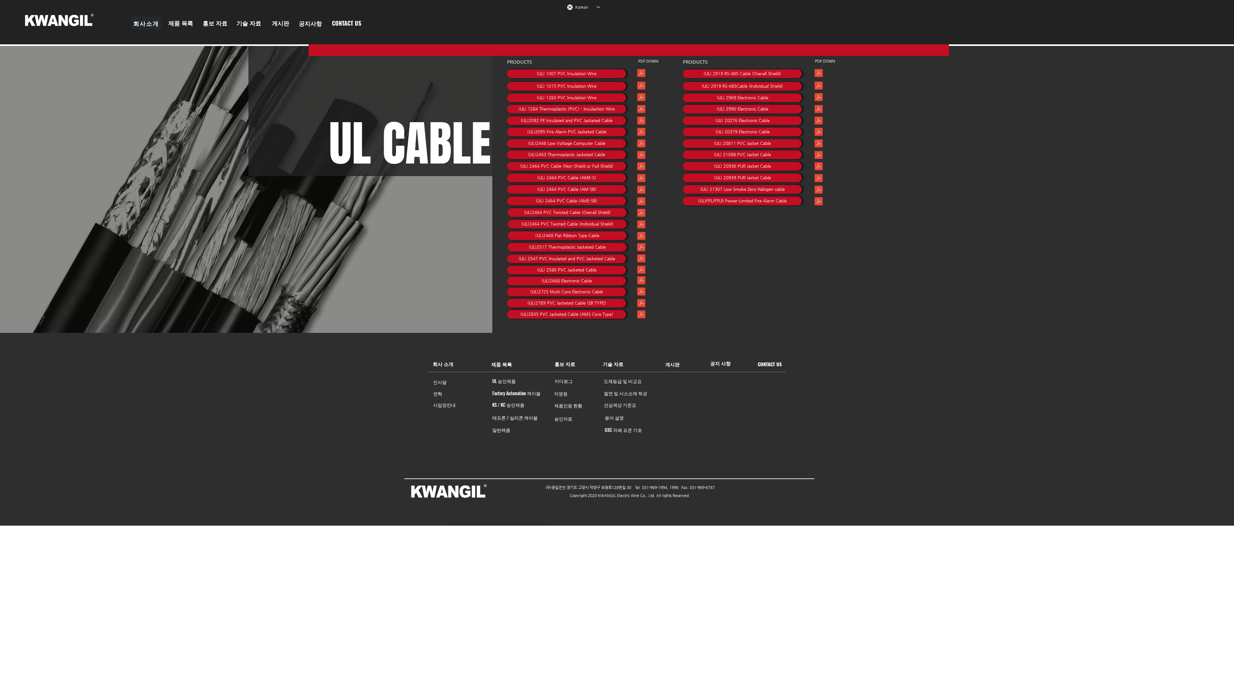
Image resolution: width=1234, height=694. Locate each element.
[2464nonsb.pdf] (641, 167)
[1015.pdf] (641, 86)
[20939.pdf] (818, 179)
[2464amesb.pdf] (641, 202)
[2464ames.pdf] (641, 179)
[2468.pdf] (641, 237)
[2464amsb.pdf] (641, 190)
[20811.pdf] (818, 144)
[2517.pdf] (641, 248)
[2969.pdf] (818, 98)
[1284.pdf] (641, 110)
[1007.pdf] (641, 74)
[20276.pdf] (818, 121)
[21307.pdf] (818, 190)
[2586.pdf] (641, 270)
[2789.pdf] (641, 304)
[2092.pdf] (641, 121)
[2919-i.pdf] (818, 86)
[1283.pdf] (641, 98)
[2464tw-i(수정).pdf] (641, 225)
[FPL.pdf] (818, 202)
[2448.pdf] (641, 144)
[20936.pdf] (818, 167)
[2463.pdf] (641, 156)
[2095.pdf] (641, 132)
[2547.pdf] (641, 259)
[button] (147, 23)
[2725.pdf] (641, 292)
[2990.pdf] (818, 110)
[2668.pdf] (641, 281)
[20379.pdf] (818, 132)
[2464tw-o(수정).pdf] (641, 213)
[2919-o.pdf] (818, 74)
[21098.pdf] (818, 156)
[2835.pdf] (641, 315)
